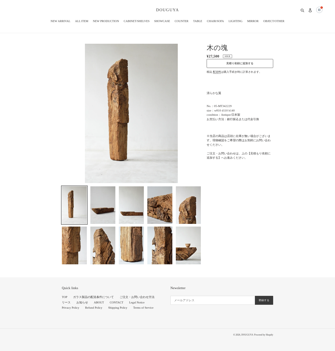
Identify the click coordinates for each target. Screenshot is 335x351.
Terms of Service (143, 307)
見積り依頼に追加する (239, 63)
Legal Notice (137, 302)
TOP (64, 297)
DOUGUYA (167, 10)
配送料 (217, 71)
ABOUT (99, 302)
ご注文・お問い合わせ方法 (137, 297)
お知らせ (82, 302)
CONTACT (116, 302)
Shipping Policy (117, 307)
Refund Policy (93, 307)
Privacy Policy (70, 307)
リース (66, 302)
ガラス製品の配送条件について (93, 297)
